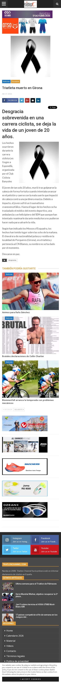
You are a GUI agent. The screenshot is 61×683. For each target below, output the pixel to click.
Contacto (11, 651)
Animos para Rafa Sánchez (16, 312)
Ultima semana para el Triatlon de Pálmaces (36, 584)
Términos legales (15, 656)
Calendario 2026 (15, 635)
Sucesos (15, 82)
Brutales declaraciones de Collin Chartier (23, 356)
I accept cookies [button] (30, 679)
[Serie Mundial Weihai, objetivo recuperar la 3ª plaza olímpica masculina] (7, 597)
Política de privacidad (17, 661)
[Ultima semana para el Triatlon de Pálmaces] (7, 587)
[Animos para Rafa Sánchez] (30, 291)
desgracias (12, 260)
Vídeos (9, 645)
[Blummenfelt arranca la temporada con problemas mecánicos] (30, 379)
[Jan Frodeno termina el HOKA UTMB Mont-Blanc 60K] (7, 607)
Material (10, 640)
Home (9, 630)
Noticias (6, 82)
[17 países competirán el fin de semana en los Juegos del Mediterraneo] (7, 618)
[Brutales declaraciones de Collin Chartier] (30, 335)
